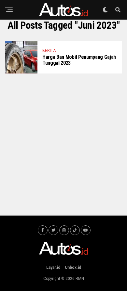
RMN (80, 278)
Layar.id (53, 267)
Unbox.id (73, 267)
